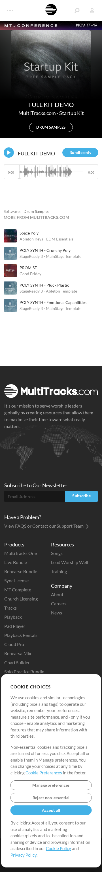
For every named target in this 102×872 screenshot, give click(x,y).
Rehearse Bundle (20, 571)
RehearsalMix (17, 653)
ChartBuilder (17, 662)
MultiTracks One (20, 553)
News (56, 612)
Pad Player (14, 626)
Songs (57, 553)
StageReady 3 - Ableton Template (48, 291)
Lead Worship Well (69, 562)
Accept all (51, 810)
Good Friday (30, 273)
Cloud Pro (14, 644)
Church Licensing (21, 598)
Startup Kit (71, 113)
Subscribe (81, 495)
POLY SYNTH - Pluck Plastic (44, 285)
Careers (58, 603)
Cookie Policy (58, 848)
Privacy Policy (23, 854)
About (57, 594)
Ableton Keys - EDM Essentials (46, 238)
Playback (13, 617)
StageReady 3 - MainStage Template (50, 256)
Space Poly (29, 233)
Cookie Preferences (44, 772)
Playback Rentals (20, 635)
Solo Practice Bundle (24, 671)
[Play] (9, 152)
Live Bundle (15, 562)
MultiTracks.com (37, 113)
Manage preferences (50, 785)
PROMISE (28, 267)
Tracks (10, 607)
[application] (51, 174)
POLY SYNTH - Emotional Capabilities (53, 302)
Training (59, 571)
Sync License (16, 580)
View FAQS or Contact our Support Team (44, 525)
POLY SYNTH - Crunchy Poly (45, 250)
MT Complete (17, 589)
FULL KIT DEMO (36, 153)
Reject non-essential (51, 797)
